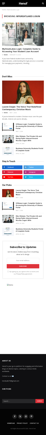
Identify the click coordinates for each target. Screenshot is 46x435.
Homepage (11, 423)
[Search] (43, 3)
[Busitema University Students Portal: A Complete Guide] (8, 151)
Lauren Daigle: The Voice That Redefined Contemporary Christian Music (29, 192)
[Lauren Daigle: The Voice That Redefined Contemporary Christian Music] (23, 92)
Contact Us (34, 423)
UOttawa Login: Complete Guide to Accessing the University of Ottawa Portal (29, 126)
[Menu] (3, 3)
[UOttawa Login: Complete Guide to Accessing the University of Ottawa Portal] (8, 127)
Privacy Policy (20, 274)
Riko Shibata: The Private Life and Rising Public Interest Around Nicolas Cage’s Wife (29, 138)
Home (4, 10)
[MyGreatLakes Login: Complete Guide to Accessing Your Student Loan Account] (23, 34)
